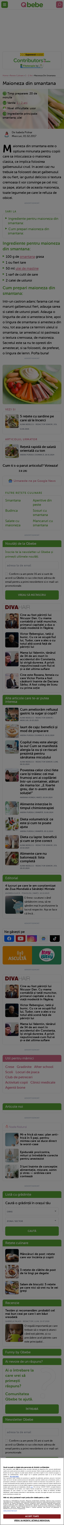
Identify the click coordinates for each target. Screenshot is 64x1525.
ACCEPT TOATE (32, 1516)
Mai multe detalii (14, 1476)
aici (32, 1487)
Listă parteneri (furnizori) (10, 1511)
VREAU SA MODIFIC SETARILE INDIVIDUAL (32, 1520)
